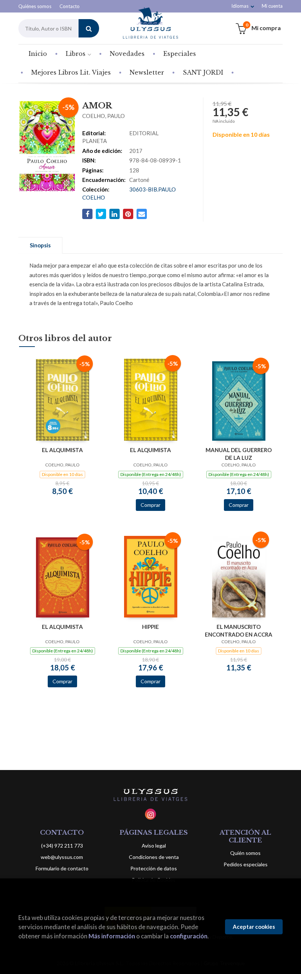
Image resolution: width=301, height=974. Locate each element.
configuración (188, 936)
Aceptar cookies (254, 926)
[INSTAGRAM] (150, 814)
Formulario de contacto (62, 868)
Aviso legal (154, 845)
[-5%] (62, 399)
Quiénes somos (34, 6)
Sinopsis (40, 245)
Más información (111, 936)
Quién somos (245, 853)
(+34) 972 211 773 (62, 845)
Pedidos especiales (246, 864)
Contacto (69, 6)
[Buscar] (89, 28)
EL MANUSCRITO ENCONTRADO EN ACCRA (238, 630)
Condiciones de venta (154, 857)
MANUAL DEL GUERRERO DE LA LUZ (239, 454)
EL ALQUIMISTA (62, 450)
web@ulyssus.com (62, 857)
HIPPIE (150, 626)
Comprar (150, 505)
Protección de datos (153, 868)
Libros (76, 53)
